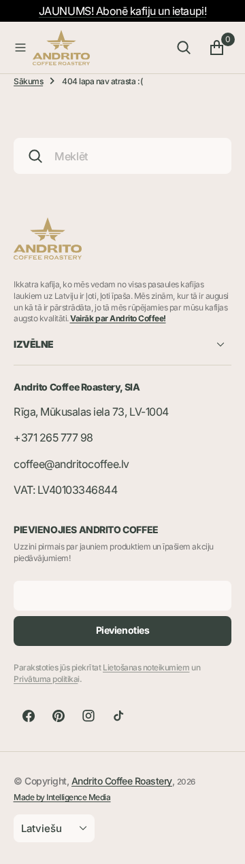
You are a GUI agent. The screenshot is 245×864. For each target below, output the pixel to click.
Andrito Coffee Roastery (121, 781)
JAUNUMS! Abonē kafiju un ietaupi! (122, 11)
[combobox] (122, 156)
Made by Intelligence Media (62, 797)
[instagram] (88, 716)
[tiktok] (118, 716)
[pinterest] (59, 716)
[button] (20, 47)
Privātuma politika (46, 679)
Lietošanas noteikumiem (146, 667)
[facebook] (29, 716)
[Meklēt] (184, 47)
